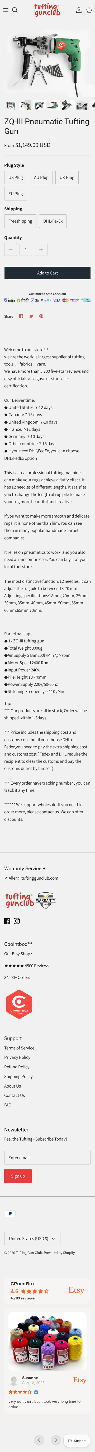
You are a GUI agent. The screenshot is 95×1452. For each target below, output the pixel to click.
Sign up (18, 1176)
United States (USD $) (28, 1238)
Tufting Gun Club (29, 1252)
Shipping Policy (18, 1076)
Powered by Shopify (59, 1252)
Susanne (30, 1378)
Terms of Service (19, 1048)
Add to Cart (47, 273)
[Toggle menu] (6, 10)
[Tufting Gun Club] (47, 10)
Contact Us (14, 1095)
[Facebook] (7, 921)
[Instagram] (17, 921)
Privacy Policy (17, 1057)
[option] (47, 58)
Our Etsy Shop (17, 954)
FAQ (7, 1105)
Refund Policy (17, 1067)
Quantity (13, 237)
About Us (12, 1086)
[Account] (77, 10)
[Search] (17, 10)
